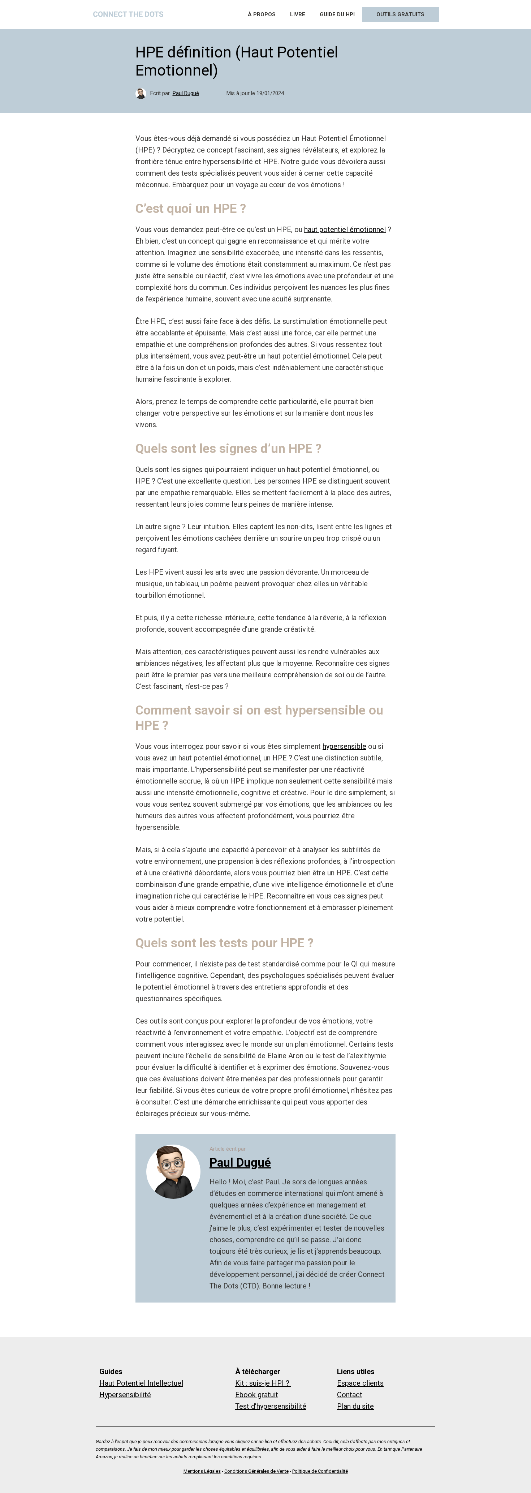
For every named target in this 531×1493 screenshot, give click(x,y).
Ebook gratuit (256, 1394)
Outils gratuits (400, 14)
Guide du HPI (337, 14)
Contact (349, 1394)
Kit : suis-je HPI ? (263, 1383)
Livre (297, 14)
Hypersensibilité (125, 1394)
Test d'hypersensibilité (270, 1406)
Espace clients (360, 1383)
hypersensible (344, 746)
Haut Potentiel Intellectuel (141, 1383)
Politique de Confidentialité (320, 1471)
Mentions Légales (202, 1471)
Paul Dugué (186, 93)
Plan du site (355, 1406)
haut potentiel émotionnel (345, 229)
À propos (262, 14)
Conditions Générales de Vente (256, 1471)
